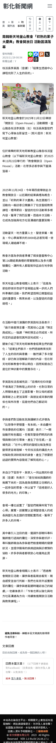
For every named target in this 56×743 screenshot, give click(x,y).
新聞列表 (11, 24)
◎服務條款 (42, 731)
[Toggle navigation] (50, 6)
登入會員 (16, 678)
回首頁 (30, 25)
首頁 (3, 24)
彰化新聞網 (18, 6)
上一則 (40, 25)
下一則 (50, 25)
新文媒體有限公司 (19, 735)
